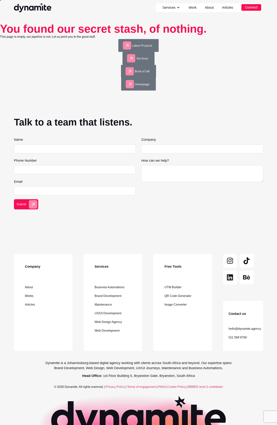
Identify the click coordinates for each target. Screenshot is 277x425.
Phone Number (25, 160)
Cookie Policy (176, 386)
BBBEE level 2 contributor (205, 386)
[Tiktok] (247, 261)
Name (18, 139)
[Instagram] (230, 261)
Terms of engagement (141, 386)
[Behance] (247, 277)
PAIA (161, 386)
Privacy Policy (115, 386)
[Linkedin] (230, 277)
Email (18, 182)
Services (168, 7)
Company (148, 139)
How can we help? (155, 160)
